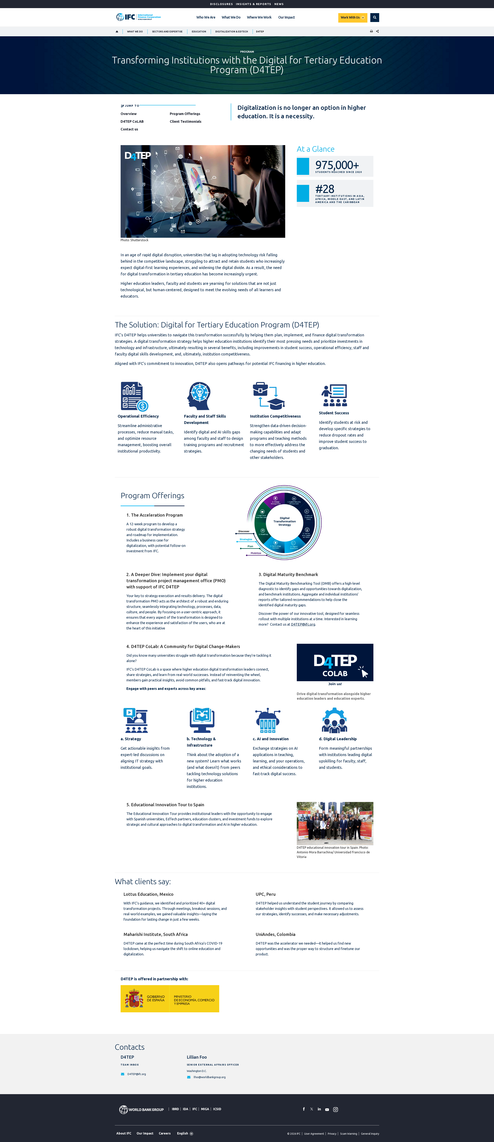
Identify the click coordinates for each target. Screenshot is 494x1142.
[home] (117, 32)
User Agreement (314, 1133)
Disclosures (221, 4)
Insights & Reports (253, 4)
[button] (374, 17)
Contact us (129, 129)
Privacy (332, 1133)
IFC (194, 1109)
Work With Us (350, 17)
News (279, 4)
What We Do (231, 17)
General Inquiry (370, 1133)
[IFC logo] (138, 17)
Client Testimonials (185, 121)
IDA (185, 1109)
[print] (370, 31)
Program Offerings (185, 114)
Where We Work (259, 17)
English (182, 1133)
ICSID (217, 1109)
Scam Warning (348, 1133)
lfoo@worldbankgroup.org (210, 1077)
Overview (129, 114)
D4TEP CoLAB (132, 121)
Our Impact (286, 17)
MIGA (205, 1109)
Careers (165, 1133)
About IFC (123, 1133)
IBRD (175, 1109)
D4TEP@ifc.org (303, 624)
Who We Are (205, 17)
